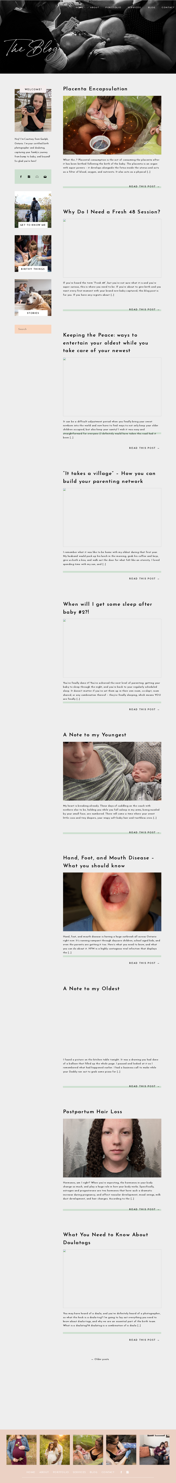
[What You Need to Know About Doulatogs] (112, 1278)
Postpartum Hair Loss (93, 1112)
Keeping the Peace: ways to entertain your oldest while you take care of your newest (105, 343)
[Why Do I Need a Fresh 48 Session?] (112, 248)
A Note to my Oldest (91, 989)
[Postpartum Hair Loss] (112, 1148)
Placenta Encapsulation (95, 89)
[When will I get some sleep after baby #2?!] (112, 648)
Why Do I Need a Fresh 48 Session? (112, 212)
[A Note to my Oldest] (112, 1024)
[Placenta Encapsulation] (112, 125)
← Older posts (100, 1359)
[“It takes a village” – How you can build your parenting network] (112, 517)
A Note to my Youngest (94, 735)
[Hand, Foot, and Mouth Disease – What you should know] (112, 901)
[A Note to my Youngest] (112, 771)
